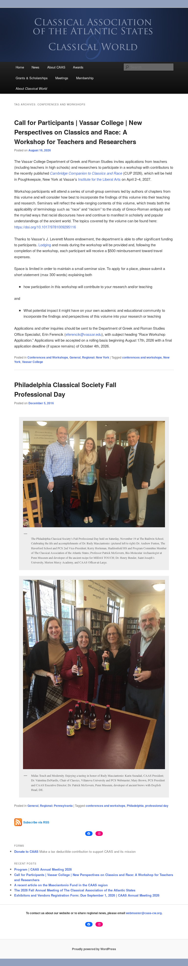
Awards (78, 67)
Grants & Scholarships (32, 78)
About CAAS (56, 67)
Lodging (44, 244)
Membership (85, 78)
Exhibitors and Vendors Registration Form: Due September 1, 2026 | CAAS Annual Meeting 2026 (86, 895)
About (31, 88)
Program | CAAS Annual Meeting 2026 (43, 869)
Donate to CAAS (26, 851)
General (75, 357)
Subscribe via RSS (36, 822)
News (35, 67)
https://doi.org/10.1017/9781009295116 (45, 226)
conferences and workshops (142, 357)
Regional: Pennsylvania (56, 805)
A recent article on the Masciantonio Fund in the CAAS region (61, 885)
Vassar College (32, 361)
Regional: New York (95, 357)
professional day (156, 805)
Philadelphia (135, 805)
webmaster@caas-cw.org (144, 913)
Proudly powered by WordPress (94, 949)
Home (20, 67)
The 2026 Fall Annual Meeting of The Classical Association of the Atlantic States (74, 890)
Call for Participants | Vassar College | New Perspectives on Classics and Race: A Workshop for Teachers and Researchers (78, 132)
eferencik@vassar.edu (84, 334)
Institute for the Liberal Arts (99, 179)
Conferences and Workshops (47, 357)
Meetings (61, 78)
